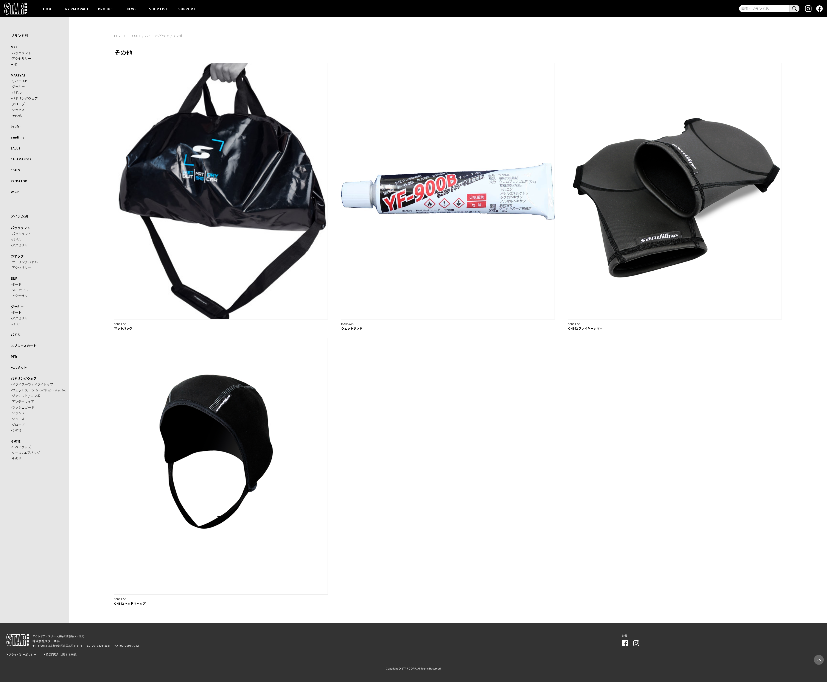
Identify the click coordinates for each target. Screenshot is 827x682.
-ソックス (18, 110)
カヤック (17, 256)
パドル (15, 334)
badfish (16, 126)
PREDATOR (19, 181)
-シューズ (18, 418)
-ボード (16, 284)
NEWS (131, 9)
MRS (14, 47)
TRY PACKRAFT (76, 9)
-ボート (16, 312)
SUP (14, 278)
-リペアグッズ (21, 447)
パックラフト (20, 228)
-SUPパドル (19, 290)
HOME (48, 9)
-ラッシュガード (22, 407)
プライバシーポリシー (22, 654)
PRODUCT (106, 9)
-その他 (16, 115)
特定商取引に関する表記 (61, 654)
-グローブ (18, 104)
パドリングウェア (24, 378)
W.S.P (15, 192)
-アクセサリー (21, 58)
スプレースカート (23, 345)
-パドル (16, 92)
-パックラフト (21, 53)
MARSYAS (18, 75)
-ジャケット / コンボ (25, 395)
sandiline (17, 137)
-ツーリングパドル (24, 262)
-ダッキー (18, 87)
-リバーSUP (19, 81)
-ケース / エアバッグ (25, 452)
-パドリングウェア (24, 98)
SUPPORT (187, 9)
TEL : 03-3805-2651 (97, 645)
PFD (14, 356)
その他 (15, 441)
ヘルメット (19, 367)
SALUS (15, 148)
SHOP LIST (158, 9)
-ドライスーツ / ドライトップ (32, 384)
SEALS (15, 170)
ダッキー (17, 306)
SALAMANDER (21, 159)
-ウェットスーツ (39, 390)
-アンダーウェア (22, 401)
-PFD (14, 64)
